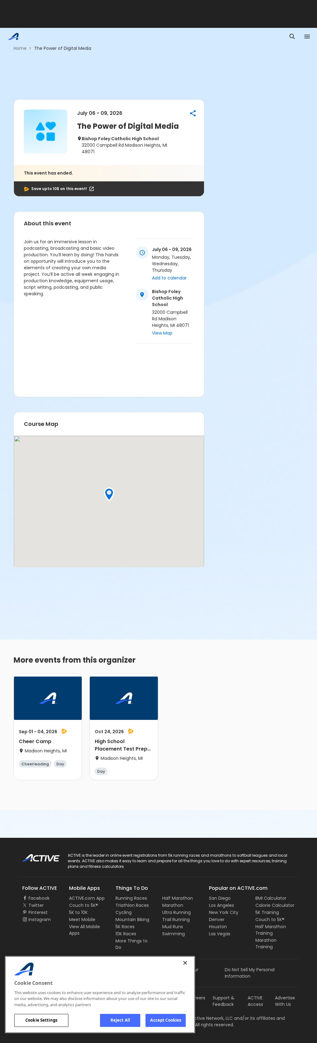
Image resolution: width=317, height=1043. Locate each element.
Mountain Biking (132, 919)
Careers (196, 998)
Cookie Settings (41, 1020)
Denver (216, 919)
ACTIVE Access (255, 1001)
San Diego (220, 898)
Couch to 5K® (83, 905)
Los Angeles (221, 905)
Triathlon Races (132, 905)
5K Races (125, 927)
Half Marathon (177, 898)
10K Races (125, 934)
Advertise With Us (285, 1001)
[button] (193, 113)
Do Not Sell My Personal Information (250, 973)
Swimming (173, 934)
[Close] (185, 963)
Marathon (172, 905)
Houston (218, 927)
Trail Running (176, 919)
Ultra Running (176, 912)
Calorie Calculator (274, 905)
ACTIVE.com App (87, 898)
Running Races (131, 898)
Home (20, 48)
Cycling (123, 912)
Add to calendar (169, 278)
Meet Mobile (82, 919)
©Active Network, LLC (203, 1018)
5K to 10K (78, 912)
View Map (162, 333)
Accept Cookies (165, 1020)
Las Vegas (219, 934)
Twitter (36, 905)
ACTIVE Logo (35, 856)
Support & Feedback (223, 1001)
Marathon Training (265, 943)
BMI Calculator (270, 898)
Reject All (120, 1020)
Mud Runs (172, 927)
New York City (223, 912)
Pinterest (38, 912)
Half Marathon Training (270, 930)
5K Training (267, 912)
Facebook (39, 898)
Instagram (39, 919)
